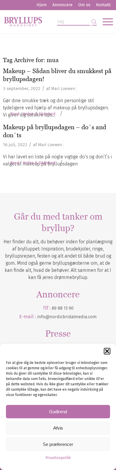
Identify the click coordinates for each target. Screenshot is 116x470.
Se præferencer (58, 444)
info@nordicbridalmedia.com (67, 316)
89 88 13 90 (62, 308)
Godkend (58, 411)
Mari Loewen (63, 88)
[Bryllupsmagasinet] (47, 22)
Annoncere (62, 4)
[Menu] (105, 22)
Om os (84, 4)
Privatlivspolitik (58, 458)
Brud (14, 114)
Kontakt (103, 4)
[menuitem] (41, 5)
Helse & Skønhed (39, 114)
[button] (107, 351)
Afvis (58, 427)
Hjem (42, 4)
